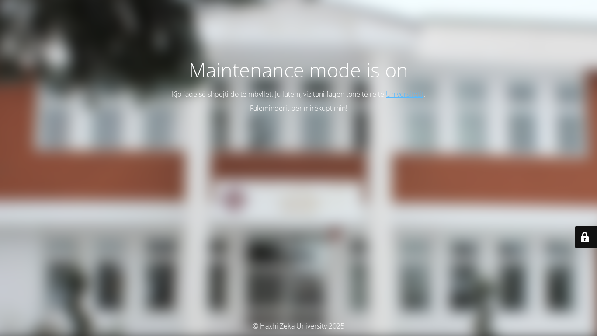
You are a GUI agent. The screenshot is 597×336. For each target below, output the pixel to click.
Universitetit (404, 94)
